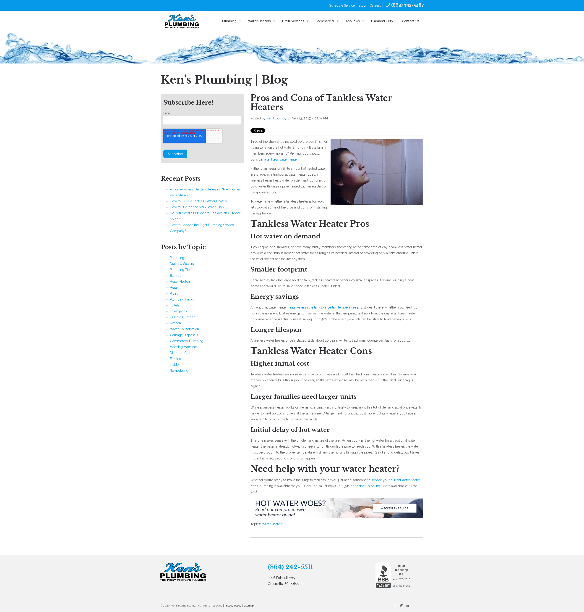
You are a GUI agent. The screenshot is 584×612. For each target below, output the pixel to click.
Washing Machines (184, 347)
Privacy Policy (232, 605)
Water (174, 287)
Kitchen (175, 323)
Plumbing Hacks (182, 299)
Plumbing (177, 258)
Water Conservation (184, 329)
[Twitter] (401, 605)
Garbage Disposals (184, 335)
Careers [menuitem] (375, 5)
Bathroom (177, 275)
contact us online (367, 486)
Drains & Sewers (182, 264)
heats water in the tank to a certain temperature (322, 307)
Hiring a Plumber (182, 317)
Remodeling (179, 370)
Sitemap (248, 605)
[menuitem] (404, 5)
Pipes (174, 293)
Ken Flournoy (276, 118)
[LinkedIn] (407, 605)
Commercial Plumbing (186, 341)
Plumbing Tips (180, 270)
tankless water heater (282, 159)
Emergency (178, 311)
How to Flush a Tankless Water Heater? (198, 201)
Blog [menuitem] (362, 5)
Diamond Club (180, 353)
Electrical (176, 359)
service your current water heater (395, 480)
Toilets (175, 305)
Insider (175, 365)
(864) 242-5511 (290, 567)
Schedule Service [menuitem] (342, 5)
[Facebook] (395, 605)
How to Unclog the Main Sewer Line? (197, 207)
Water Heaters (272, 524)
